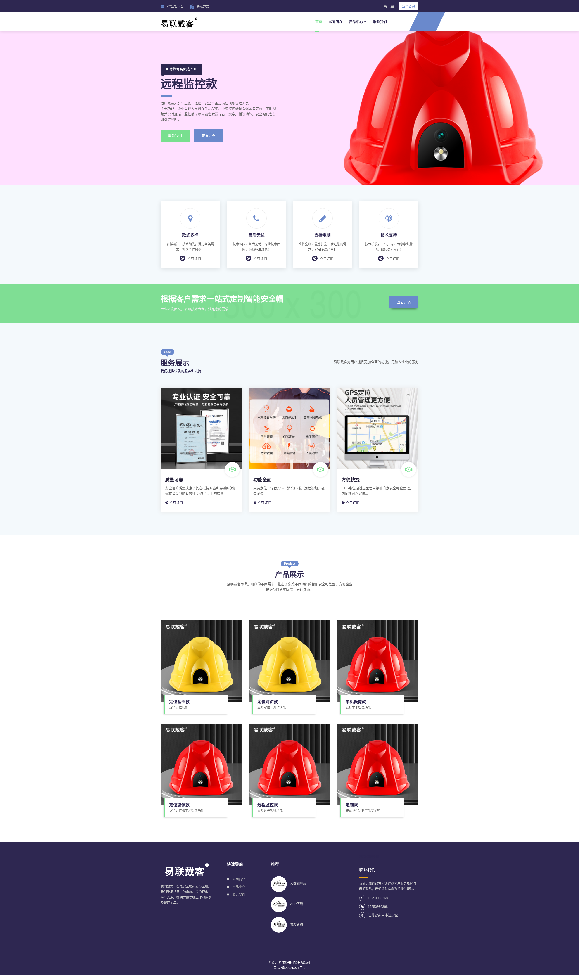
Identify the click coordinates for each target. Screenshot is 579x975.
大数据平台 (298, 883)
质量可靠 (174, 479)
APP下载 (296, 904)
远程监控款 (267, 805)
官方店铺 (296, 924)
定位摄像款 (179, 805)
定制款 (352, 805)
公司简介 (335, 22)
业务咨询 (408, 6)
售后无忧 (256, 235)
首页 (318, 22)
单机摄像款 (356, 702)
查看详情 (194, 258)
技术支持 (389, 235)
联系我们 (380, 22)
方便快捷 (351, 479)
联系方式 (203, 6)
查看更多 (208, 135)
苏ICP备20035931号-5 (289, 968)
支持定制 (322, 235)
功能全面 (262, 479)
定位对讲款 (267, 702)
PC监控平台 (175, 6)
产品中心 (356, 22)
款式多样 (190, 235)
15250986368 (378, 898)
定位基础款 (179, 702)
